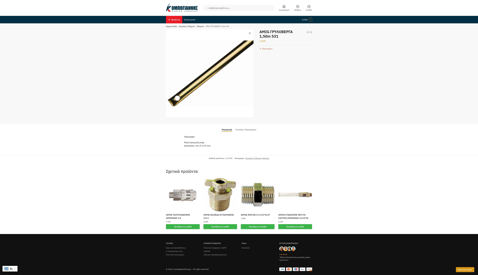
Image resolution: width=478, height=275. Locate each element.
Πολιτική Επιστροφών (175, 255)
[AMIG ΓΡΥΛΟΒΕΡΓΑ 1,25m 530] (308, 32)
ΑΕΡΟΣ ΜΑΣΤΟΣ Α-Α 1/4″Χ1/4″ (255, 215)
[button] (250, 33)
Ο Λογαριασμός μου (174, 251)
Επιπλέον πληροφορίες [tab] (246, 129)
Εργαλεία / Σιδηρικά (187, 26)
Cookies (207, 251)
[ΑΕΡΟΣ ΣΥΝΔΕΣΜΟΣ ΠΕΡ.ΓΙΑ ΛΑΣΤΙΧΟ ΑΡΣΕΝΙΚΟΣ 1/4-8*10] (295, 195)
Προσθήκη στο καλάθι (183, 227)
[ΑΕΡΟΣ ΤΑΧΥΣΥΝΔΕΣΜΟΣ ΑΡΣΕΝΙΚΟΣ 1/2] (183, 195)
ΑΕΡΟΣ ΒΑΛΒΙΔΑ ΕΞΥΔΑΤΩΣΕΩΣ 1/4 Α (218, 216)
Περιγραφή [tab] (227, 129)
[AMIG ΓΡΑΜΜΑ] (311, 32)
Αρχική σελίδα (171, 26)
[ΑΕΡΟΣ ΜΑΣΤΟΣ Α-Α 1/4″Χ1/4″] (258, 195)
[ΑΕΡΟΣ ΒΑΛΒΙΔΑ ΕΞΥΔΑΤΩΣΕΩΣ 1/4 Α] (220, 195)
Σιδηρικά (200, 26)
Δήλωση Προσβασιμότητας (215, 255)
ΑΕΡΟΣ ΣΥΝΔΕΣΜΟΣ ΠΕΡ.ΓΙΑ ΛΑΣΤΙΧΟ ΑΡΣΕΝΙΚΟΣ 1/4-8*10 (293, 216)
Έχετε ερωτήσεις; (465, 270)
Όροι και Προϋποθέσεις (176, 248)
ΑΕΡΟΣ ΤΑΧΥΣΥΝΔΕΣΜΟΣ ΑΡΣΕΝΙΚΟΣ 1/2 (178, 216)
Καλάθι (309, 10)
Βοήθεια (297, 10)
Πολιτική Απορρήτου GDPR (215, 248)
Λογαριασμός (284, 10)
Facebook (246, 248)
